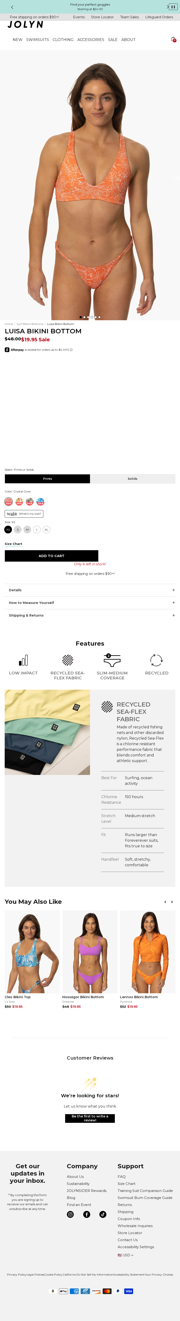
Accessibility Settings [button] (136, 1247)
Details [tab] (15, 590)
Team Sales (129, 17)
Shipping (125, 1211)
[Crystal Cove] (8, 501)
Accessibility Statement (129, 1274)
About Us (75, 1176)
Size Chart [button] (13, 544)
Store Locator (102, 17)
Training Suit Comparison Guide (145, 1190)
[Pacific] (29, 501)
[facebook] (86, 1215)
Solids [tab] (132, 478)
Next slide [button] (168, 7)
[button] (173, 44)
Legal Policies (35, 1274)
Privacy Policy (16, 1274)
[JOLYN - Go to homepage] (25, 25)
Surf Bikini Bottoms (30, 324)
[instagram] (70, 1215)
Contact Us (128, 1240)
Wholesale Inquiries (135, 1226)
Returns (125, 1204)
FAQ (122, 1176)
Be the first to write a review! (90, 1118)
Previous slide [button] (12, 7)
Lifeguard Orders (159, 17)
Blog (71, 1197)
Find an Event (79, 1204)
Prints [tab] (47, 478)
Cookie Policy (53, 1274)
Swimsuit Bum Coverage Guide (145, 1197)
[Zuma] (19, 501)
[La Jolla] (40, 501)
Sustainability (78, 1183)
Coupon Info (129, 1219)
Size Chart (126, 1183)
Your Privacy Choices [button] (159, 1274)
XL (46, 529)
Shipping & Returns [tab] (26, 615)
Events (79, 17)
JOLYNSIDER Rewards (86, 1190)
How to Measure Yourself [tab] (31, 603)
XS (8, 529)
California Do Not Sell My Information (88, 1274)
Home (9, 324)
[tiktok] (102, 1215)
